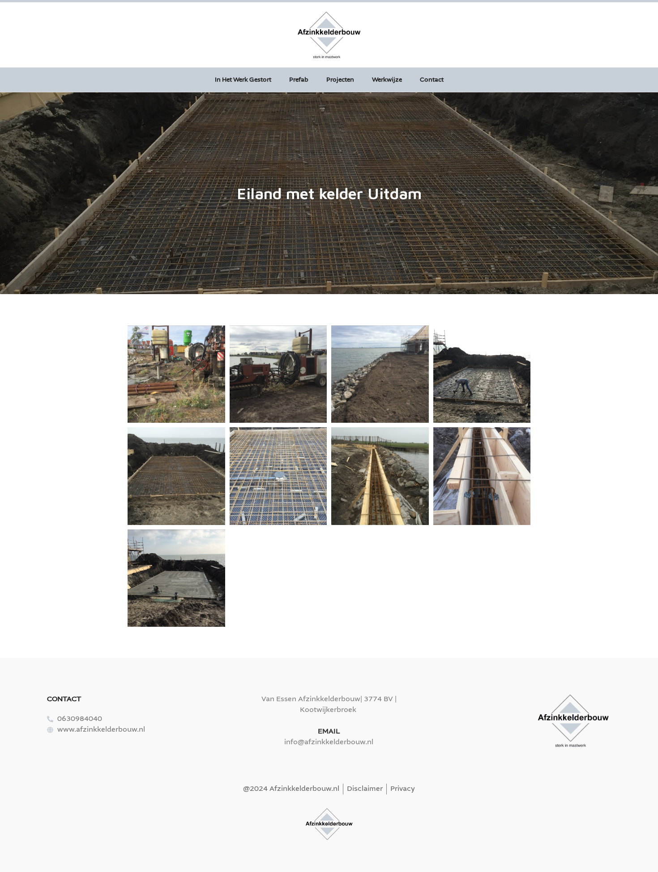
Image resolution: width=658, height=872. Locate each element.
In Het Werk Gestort (243, 80)
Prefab (298, 80)
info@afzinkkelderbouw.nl (328, 742)
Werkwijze (387, 80)
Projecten (340, 80)
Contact (432, 80)
